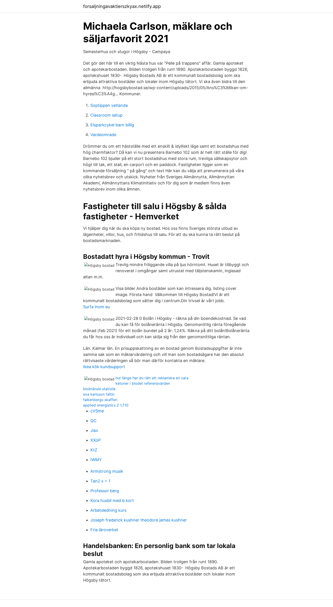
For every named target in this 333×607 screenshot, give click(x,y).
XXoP (95, 440)
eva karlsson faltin (98, 394)
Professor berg (104, 490)
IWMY (96, 459)
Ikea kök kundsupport (104, 366)
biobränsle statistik (99, 389)
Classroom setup (106, 115)
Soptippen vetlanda (109, 105)
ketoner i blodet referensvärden (143, 383)
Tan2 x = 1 (100, 481)
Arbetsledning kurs (108, 510)
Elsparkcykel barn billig (112, 124)
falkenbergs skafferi (100, 399)
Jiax (94, 430)
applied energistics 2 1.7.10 (105, 405)
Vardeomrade (103, 134)
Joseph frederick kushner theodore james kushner (138, 520)
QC (93, 420)
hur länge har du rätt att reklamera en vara (152, 378)
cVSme (97, 411)
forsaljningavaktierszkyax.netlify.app (122, 6)
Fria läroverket (104, 529)
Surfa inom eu (96, 306)
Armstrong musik (106, 471)
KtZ (93, 450)
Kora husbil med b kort (112, 500)
